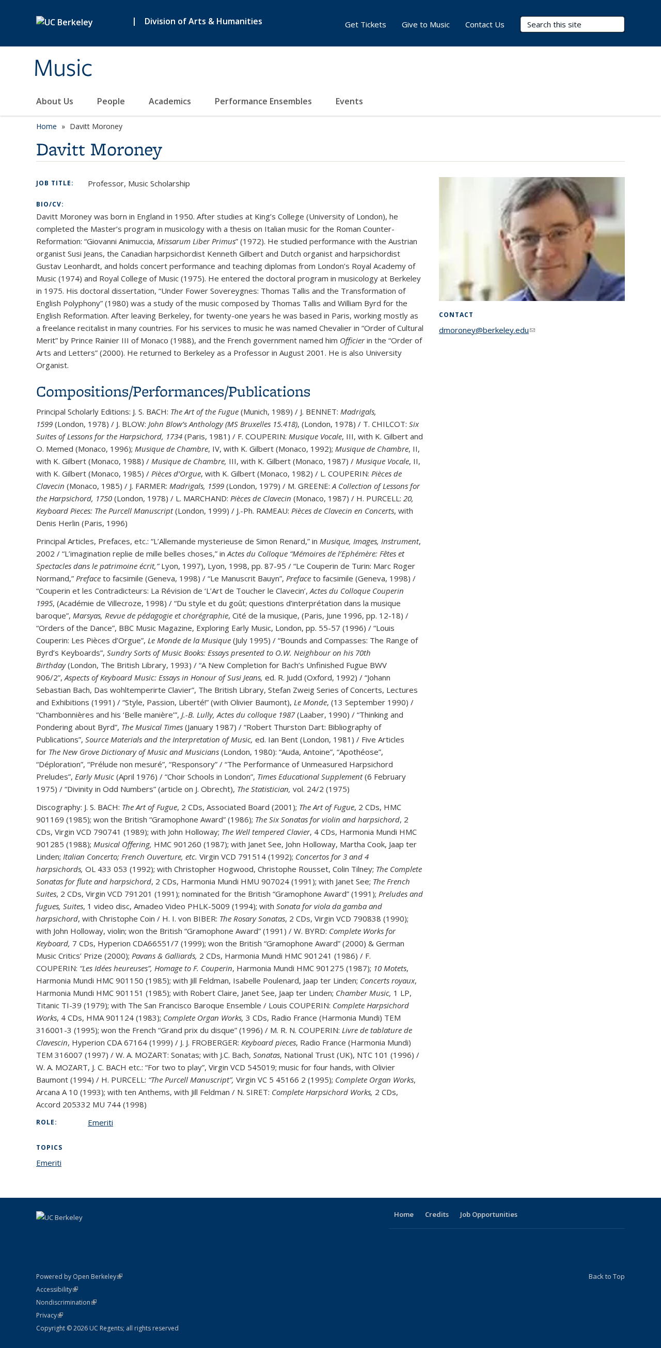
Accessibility (57, 1289)
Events (350, 101)
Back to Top (607, 1276)
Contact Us (485, 24)
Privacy (49, 1315)
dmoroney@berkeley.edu (487, 330)
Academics (171, 101)
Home (46, 126)
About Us (55, 101)
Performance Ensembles (264, 101)
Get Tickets (365, 24)
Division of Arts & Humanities (203, 21)
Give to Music (426, 24)
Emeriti (100, 1122)
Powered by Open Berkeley (79, 1276)
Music (63, 68)
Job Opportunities (488, 1214)
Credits (437, 1214)
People (112, 101)
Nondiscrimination (66, 1302)
